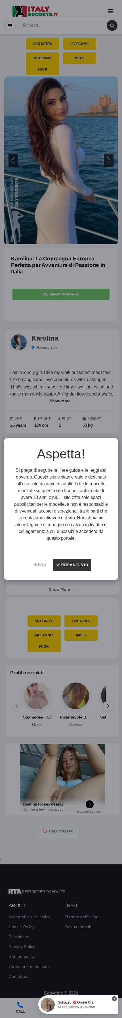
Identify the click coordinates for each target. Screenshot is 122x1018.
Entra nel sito (74, 565)
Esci (41, 565)
